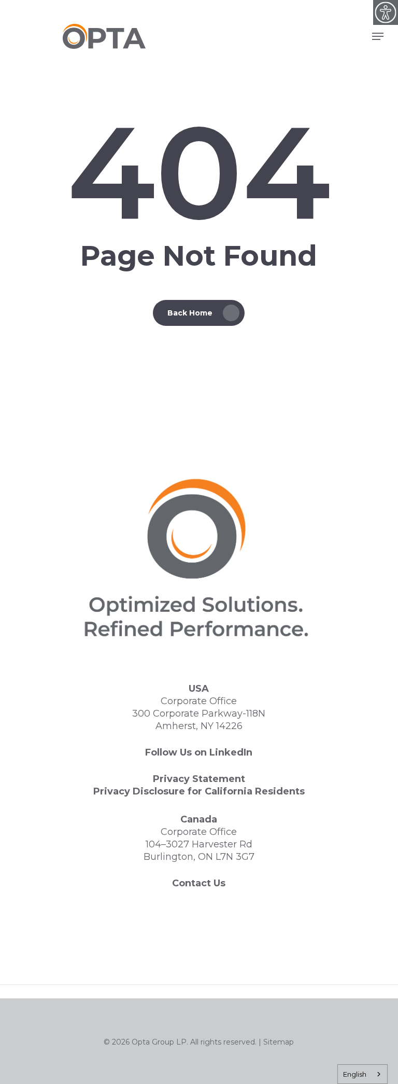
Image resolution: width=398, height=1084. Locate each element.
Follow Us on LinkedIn (198, 752)
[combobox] (362, 1074)
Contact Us (198, 883)
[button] (377, 36)
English (354, 1074)
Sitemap (278, 1042)
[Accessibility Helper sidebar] (385, 12)
